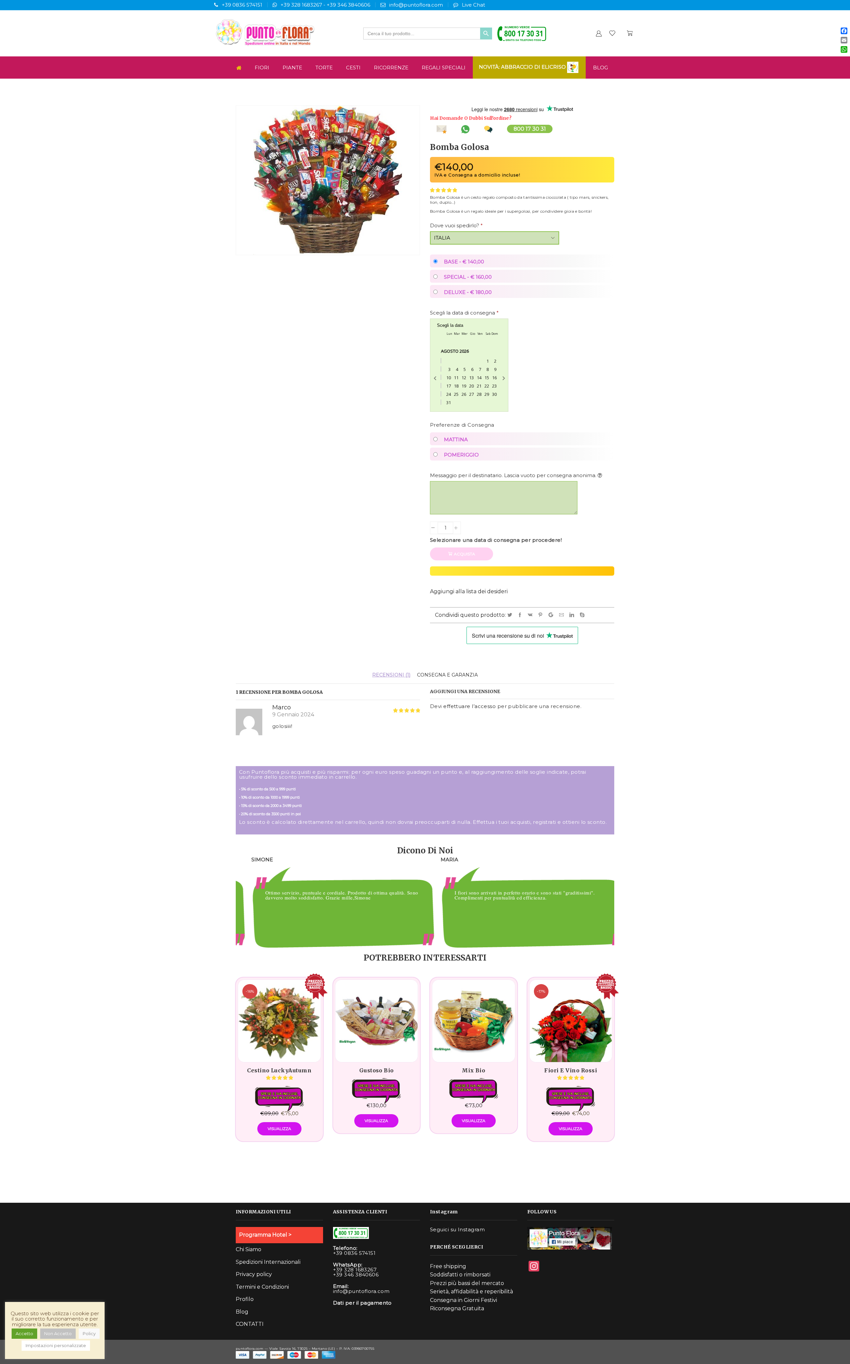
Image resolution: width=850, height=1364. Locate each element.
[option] (330, 903)
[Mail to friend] (562, 615)
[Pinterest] (542, 615)
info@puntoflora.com (416, 5)
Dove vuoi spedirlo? (456, 225)
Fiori (262, 67)
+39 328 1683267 (301, 5)
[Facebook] (521, 615)
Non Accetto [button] (58, 1333)
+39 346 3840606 (348, 5)
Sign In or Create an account (599, 33)
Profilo (245, 1299)
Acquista (464, 553)
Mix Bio (473, 1070)
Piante (292, 67)
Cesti (353, 67)
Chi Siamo (248, 1249)
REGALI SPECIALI (444, 67)
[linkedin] (573, 615)
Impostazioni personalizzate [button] (56, 1345)
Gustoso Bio (376, 1070)
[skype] (582, 615)
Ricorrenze (391, 67)
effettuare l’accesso (469, 706)
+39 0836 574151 (242, 5)
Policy (89, 1333)
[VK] (531, 615)
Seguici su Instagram (457, 1229)
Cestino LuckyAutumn (279, 1070)
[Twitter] (511, 615)
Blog (600, 67)
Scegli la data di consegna (464, 312)
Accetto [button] (24, 1333)
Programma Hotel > (265, 1235)
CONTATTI (250, 1324)
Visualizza (279, 1128)
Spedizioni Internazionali (268, 1262)
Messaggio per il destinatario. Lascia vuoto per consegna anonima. (514, 475)
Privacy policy (254, 1274)
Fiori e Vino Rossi (570, 1070)
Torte (324, 67)
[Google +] (552, 615)
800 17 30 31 (530, 129)
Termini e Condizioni (262, 1287)
